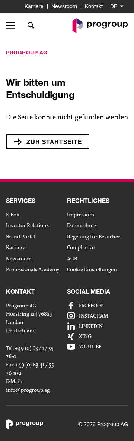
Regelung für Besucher (93, 236)
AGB (72, 258)
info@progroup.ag (28, 390)
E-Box (12, 214)
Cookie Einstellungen (92, 269)
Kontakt (94, 6)
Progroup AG (27, 52)
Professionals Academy (33, 269)
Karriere (34, 6)
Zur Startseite (54, 141)
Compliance (81, 247)
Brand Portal (20, 236)
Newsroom (64, 6)
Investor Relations (27, 225)
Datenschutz (82, 225)
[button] (13, 25)
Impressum (80, 214)
